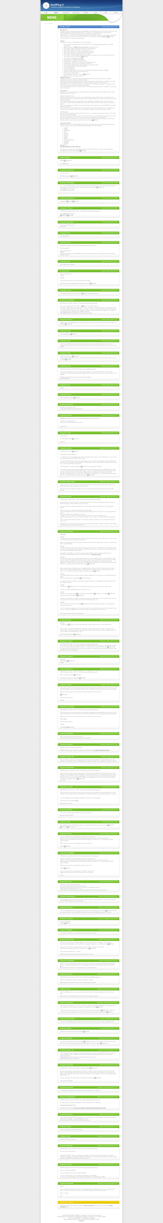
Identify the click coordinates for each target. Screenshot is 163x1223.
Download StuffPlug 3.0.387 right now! (70, 146)
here (77, 800)
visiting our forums (89, 1205)
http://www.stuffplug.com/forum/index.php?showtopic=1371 (90, 1107)
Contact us (81, 1220)
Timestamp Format (96, 554)
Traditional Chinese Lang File (101, 750)
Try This (67, 727)
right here (104, 36)
